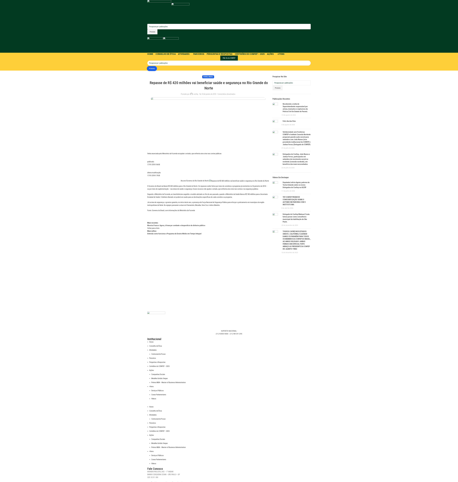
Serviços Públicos (157, 390)
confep (195, 94)
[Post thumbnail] (276, 109)
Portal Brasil (208, 77)
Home (151, 342)
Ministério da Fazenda (187, 210)
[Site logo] (159, 12)
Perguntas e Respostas (157, 362)
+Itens (151, 386)
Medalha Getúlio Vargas (159, 378)
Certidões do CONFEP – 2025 (159, 366)
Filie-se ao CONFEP (229, 58)
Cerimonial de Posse (158, 354)
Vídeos (153, 399)
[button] (229, 403)
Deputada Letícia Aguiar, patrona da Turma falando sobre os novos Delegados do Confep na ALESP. (296, 184)
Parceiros (152, 358)
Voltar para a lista (153, 228)
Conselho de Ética (155, 346)
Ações (151, 370)
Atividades (153, 350)
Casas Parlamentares (158, 395)
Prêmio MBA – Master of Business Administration (168, 382)
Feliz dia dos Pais (289, 121)
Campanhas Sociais (158, 374)
